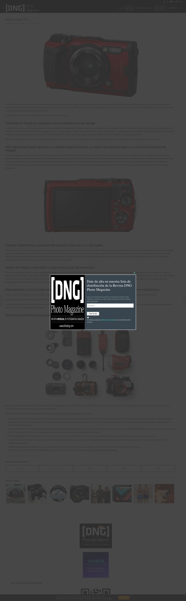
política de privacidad (108, 320)
